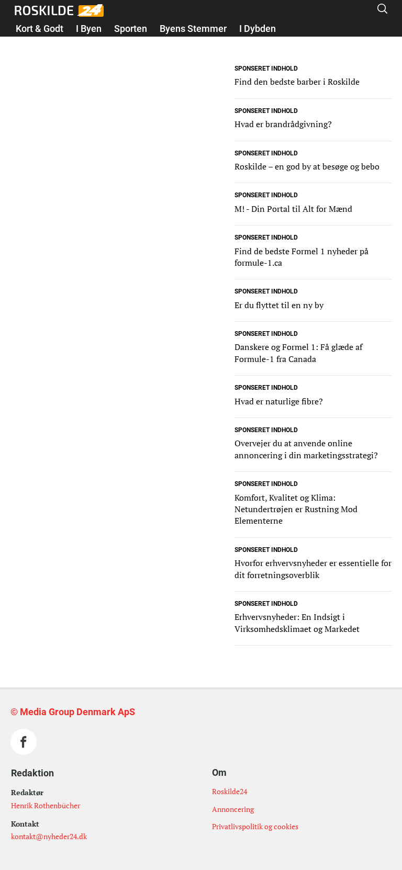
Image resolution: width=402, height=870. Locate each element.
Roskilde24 (229, 791)
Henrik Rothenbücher (45, 805)
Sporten (130, 28)
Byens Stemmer (193, 28)
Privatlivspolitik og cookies (255, 826)
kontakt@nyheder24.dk (49, 836)
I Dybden (257, 28)
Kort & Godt (39, 28)
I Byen (89, 28)
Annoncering (233, 809)
